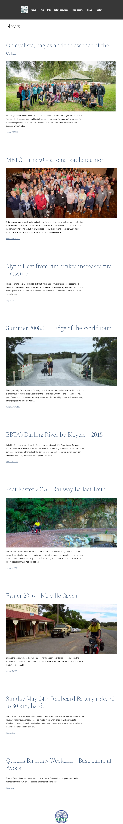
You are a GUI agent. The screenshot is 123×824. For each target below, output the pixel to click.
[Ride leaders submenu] (84, 9)
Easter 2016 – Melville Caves (41, 595)
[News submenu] (93, 9)
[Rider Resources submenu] (69, 9)
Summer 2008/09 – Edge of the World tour (58, 328)
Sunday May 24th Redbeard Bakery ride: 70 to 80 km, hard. (60, 702)
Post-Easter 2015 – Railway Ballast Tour (55, 489)
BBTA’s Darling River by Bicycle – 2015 (54, 434)
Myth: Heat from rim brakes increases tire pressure (59, 269)
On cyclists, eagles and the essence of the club (57, 49)
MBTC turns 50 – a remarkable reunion (55, 159)
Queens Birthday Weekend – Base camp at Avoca (58, 764)
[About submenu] (37, 9)
